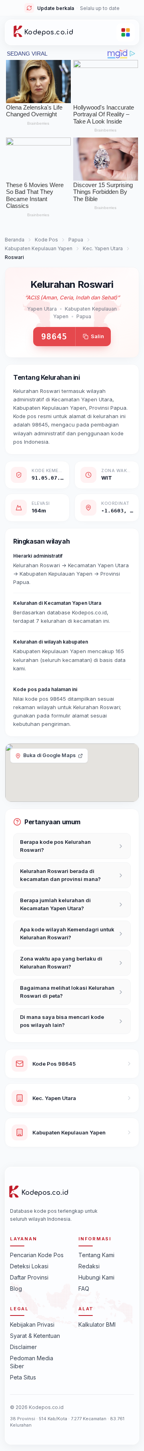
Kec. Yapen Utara (103, 248)
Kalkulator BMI (97, 1324)
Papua (75, 240)
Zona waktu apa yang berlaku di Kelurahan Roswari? (61, 962)
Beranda (14, 240)
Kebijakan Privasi (32, 1324)
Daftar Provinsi (29, 1277)
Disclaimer (23, 1346)
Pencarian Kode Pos (37, 1255)
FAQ (83, 1288)
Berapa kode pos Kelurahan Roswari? (55, 846)
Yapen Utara (42, 309)
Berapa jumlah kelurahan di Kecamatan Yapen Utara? (55, 904)
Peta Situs (23, 1377)
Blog (16, 1288)
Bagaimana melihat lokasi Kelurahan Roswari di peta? (67, 992)
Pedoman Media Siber (31, 1362)
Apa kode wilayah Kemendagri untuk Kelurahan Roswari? (67, 933)
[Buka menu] (125, 32)
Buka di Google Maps (49, 755)
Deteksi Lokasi (29, 1266)
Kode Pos (46, 240)
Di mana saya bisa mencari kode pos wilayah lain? (62, 1021)
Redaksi (89, 1266)
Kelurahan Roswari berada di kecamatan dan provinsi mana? (60, 875)
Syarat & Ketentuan (35, 1335)
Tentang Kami (96, 1255)
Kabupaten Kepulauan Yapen (38, 248)
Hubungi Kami (96, 1277)
